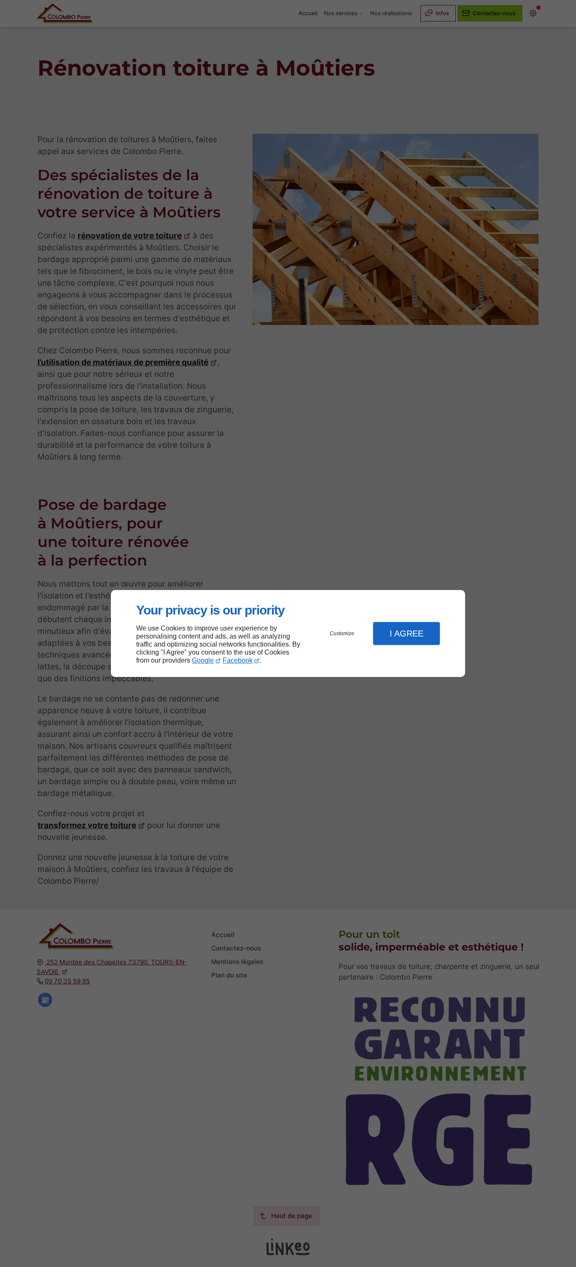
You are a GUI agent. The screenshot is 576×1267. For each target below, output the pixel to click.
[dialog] (288, 633)
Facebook (238, 660)
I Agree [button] (406, 633)
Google (203, 660)
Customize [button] (342, 633)
